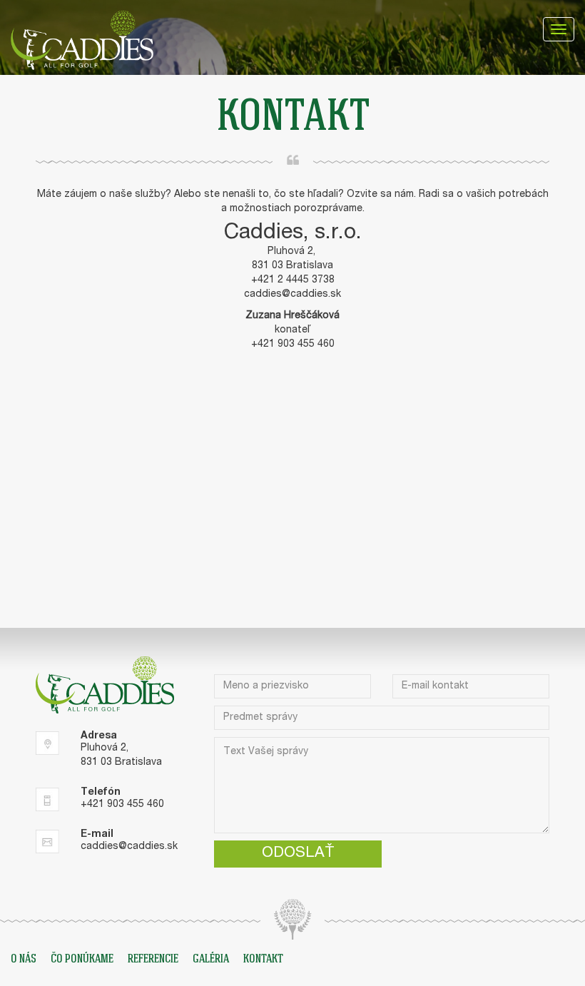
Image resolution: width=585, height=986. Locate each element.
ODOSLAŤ (298, 853)
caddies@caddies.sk (292, 295)
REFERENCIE (153, 959)
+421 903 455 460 (122, 805)
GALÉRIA (211, 959)
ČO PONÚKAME (82, 959)
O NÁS (23, 959)
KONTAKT (263, 959)
